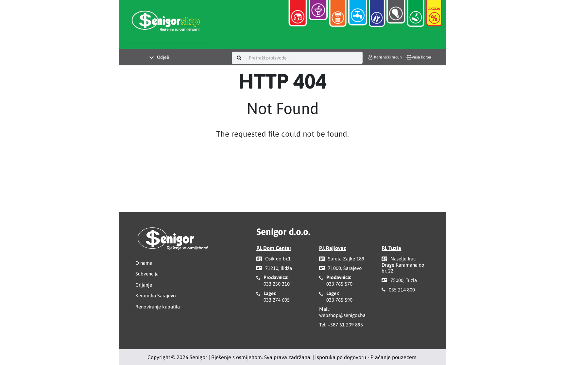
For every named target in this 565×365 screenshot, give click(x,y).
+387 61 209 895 (345, 324)
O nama (143, 263)
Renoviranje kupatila (157, 306)
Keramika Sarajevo (155, 295)
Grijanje (143, 285)
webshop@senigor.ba (342, 315)
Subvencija (147, 273)
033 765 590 (339, 300)
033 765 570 (339, 284)
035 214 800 (402, 289)
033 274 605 (277, 300)
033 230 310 (277, 284)
